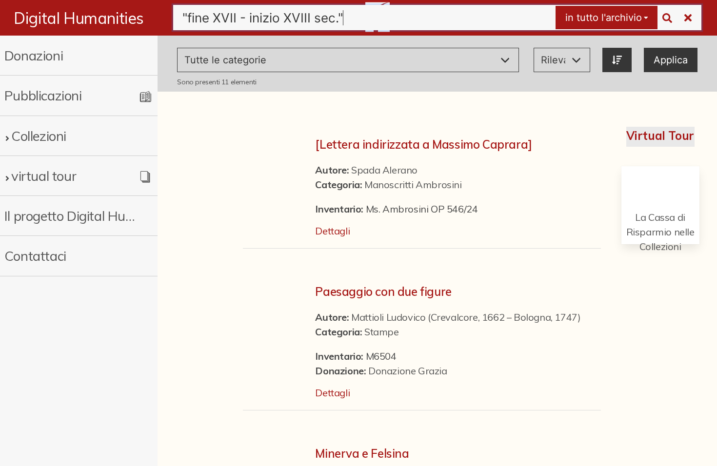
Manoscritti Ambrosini (413, 184)
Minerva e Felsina (362, 453)
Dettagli (332, 231)
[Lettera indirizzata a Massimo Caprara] (423, 144)
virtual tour (43, 175)
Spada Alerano (384, 170)
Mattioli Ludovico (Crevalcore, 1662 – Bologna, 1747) (465, 317)
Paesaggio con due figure (383, 291)
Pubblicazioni (43, 95)
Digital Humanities (79, 18)
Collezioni (38, 135)
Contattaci (35, 255)
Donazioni (33, 55)
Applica (671, 60)
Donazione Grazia (407, 371)
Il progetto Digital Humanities (71, 215)
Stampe (381, 332)
